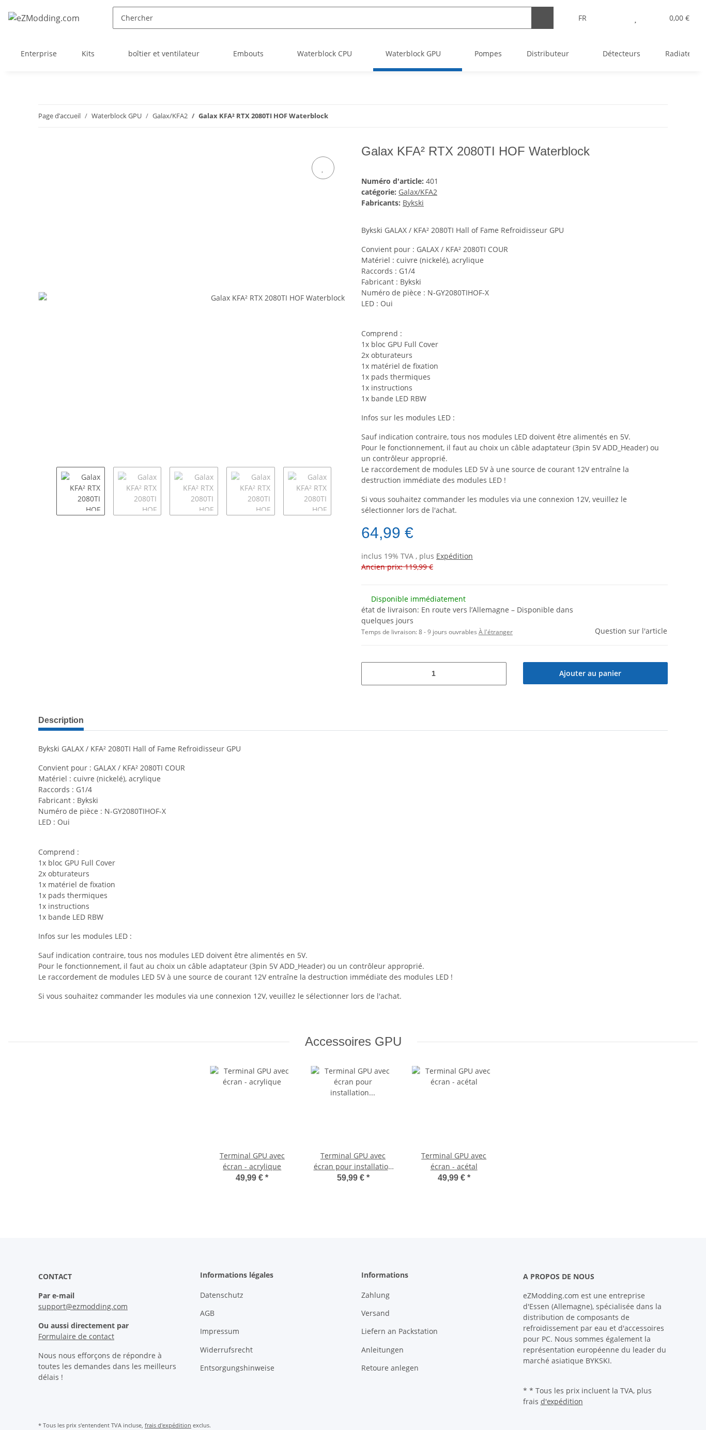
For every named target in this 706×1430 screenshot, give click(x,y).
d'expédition (562, 1401)
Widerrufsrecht (226, 1350)
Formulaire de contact (76, 1336)
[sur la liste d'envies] (323, 167)
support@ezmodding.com (83, 1306)
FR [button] (582, 18)
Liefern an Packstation (399, 1331)
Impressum (219, 1331)
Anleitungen (382, 1350)
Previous (47, 491)
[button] (615, 18)
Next (340, 491)
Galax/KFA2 (417, 192)
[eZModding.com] (44, 17)
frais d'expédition (168, 1425)
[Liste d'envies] (635, 18)
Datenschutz (221, 1295)
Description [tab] (61, 720)
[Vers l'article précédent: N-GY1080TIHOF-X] (634, 116)
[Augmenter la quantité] (495, 674)
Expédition (454, 556)
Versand (375, 1313)
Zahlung (375, 1295)
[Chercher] (542, 18)
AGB (207, 1313)
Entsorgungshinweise (237, 1368)
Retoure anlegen (390, 1368)
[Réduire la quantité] (373, 674)
